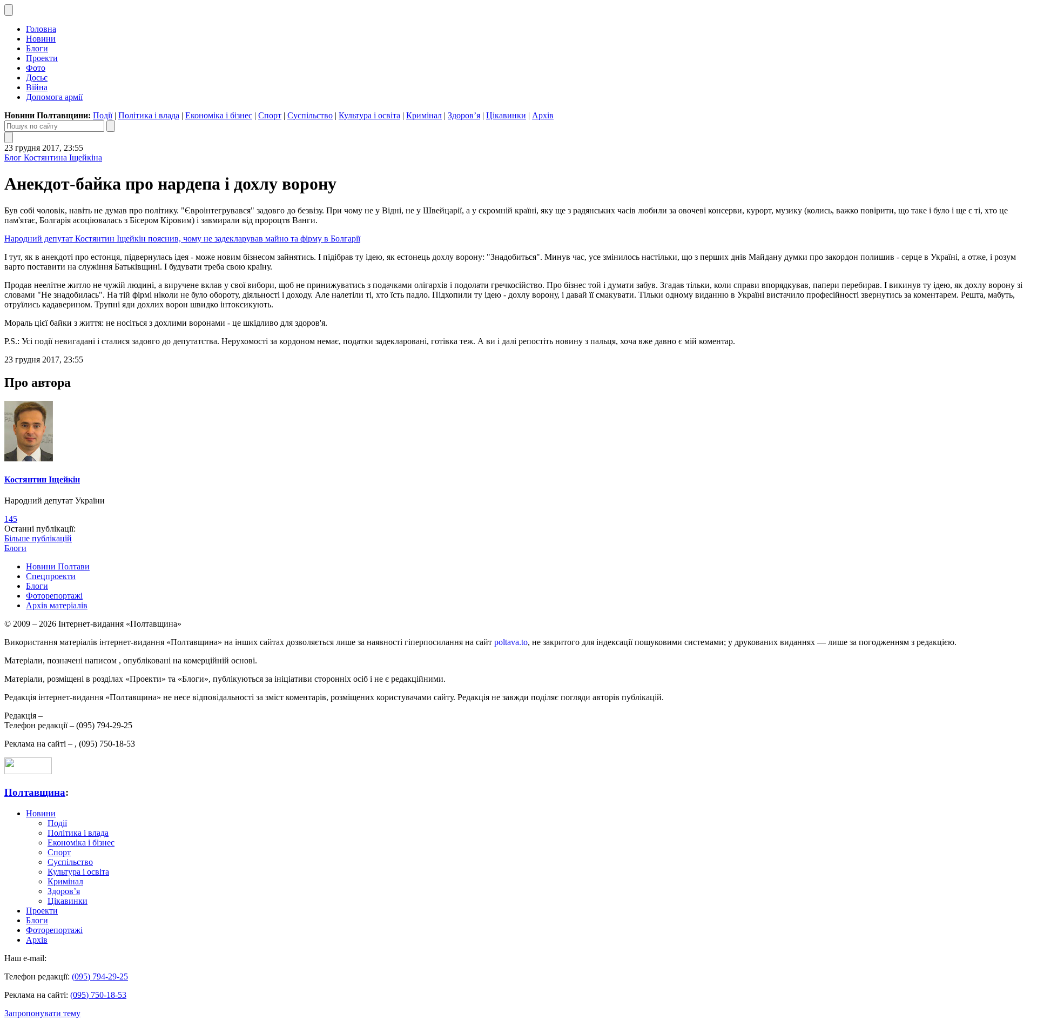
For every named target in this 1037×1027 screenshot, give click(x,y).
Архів (543, 115)
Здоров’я (464, 115)
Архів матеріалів (56, 605)
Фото (35, 67)
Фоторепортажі (54, 595)
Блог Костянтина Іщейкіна (53, 157)
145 (10, 518)
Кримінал (424, 115)
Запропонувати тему (42, 1013)
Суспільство (310, 115)
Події (102, 115)
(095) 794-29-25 (100, 976)
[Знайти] (110, 126)
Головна (41, 28)
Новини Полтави (58, 566)
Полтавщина (34, 792)
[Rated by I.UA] (28, 771)
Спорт (269, 115)
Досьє (37, 77)
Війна (37, 87)
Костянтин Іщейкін (42, 479)
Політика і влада (148, 115)
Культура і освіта (369, 115)
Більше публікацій (38, 538)
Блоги (37, 48)
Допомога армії (54, 97)
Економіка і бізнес (218, 115)
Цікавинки (506, 115)
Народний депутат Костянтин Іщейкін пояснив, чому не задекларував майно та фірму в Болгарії (182, 238)
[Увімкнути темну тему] (8, 10)
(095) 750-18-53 (98, 994)
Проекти (42, 58)
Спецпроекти (51, 576)
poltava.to (511, 642)
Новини (41, 38)
